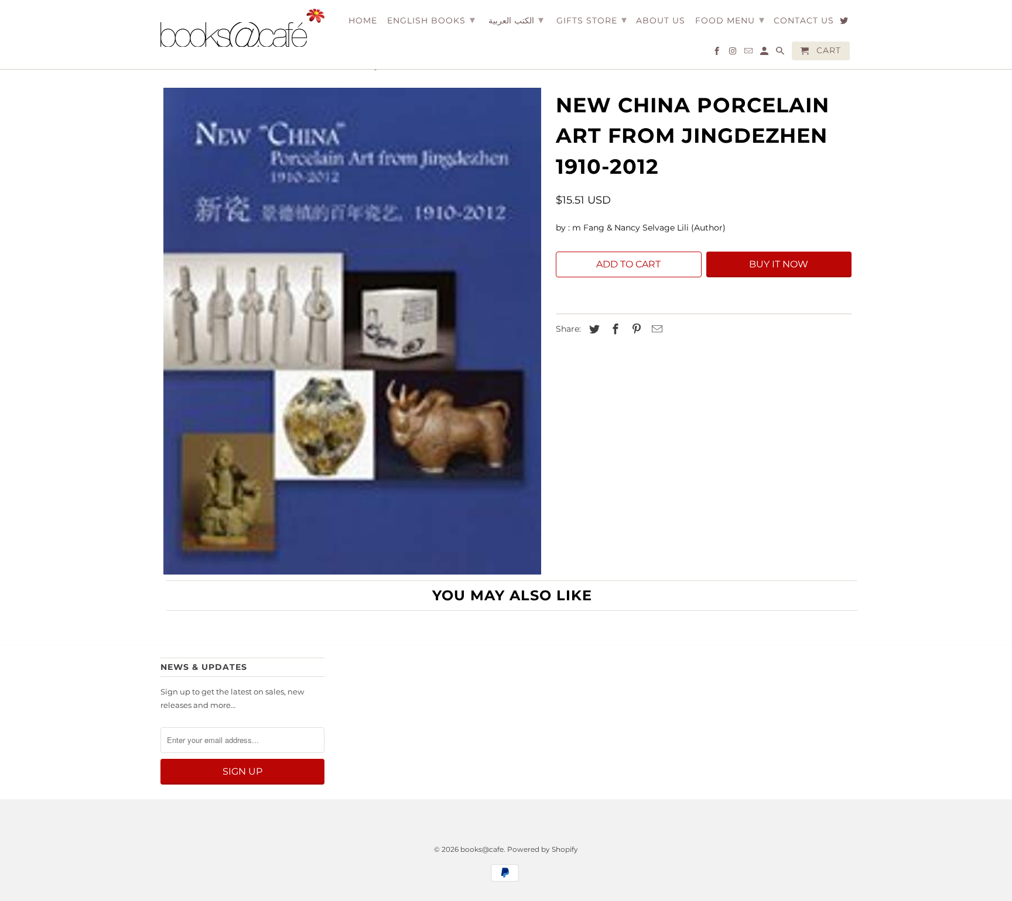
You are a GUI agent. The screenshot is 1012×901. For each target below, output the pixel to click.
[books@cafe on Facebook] (718, 53)
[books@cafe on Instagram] (734, 53)
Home (362, 21)
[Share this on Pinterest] (634, 329)
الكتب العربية (515, 19)
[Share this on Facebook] (613, 329)
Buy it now (778, 264)
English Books (431, 19)
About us (660, 21)
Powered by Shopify (542, 849)
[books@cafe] (242, 28)
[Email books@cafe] (749, 53)
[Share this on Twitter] (592, 329)
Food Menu (730, 19)
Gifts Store (591, 19)
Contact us (804, 21)
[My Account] (765, 53)
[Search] (781, 53)
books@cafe (482, 849)
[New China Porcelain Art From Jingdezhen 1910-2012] (352, 331)
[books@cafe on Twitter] (845, 23)
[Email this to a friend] (655, 329)
